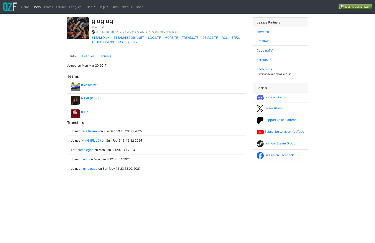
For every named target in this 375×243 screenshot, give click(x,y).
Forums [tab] (106, 56)
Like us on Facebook (279, 155)
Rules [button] (88, 7)
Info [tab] (73, 56)
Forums (61, 7)
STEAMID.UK (101, 37)
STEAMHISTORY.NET (128, 37)
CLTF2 (132, 42)
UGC (121, 42)
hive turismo (89, 85)
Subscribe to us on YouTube (284, 131)
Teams (48, 7)
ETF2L (236, 37)
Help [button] (102, 7)
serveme (263, 32)
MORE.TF (171, 37)
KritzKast (263, 41)
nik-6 (84, 112)
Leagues (75, 7)
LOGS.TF (154, 37)
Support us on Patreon (280, 120)
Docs (139, 7)
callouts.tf (264, 60)
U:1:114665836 (105, 32)
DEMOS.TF (210, 37)
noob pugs (264, 69)
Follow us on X (274, 108)
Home (25, 7)
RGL (225, 37)
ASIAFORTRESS (103, 42)
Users (37, 7)
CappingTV (265, 50)
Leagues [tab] (88, 56)
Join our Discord (276, 97)
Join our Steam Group (279, 143)
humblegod (85, 150)
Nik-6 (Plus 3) (91, 98)
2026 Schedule (122, 7)
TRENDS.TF (190, 37)
